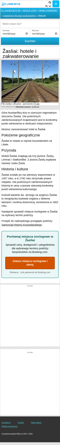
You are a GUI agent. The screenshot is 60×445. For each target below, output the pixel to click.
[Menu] (55, 3)
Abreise (35, 30)
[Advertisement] (30, 316)
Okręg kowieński (48, 11)
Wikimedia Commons (23, 107)
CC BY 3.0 (35, 107)
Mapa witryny (36, 423)
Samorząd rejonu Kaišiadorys (19, 16)
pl (46, 6)
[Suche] (50, 2)
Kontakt (21, 423)
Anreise (5, 30)
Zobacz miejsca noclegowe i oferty (30, 263)
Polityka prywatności (9, 426)
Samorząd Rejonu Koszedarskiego (21, 224)
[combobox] (30, 24)
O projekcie (5, 423)
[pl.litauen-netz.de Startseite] (10, 4)
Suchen (30, 41)
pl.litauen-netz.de (11, 11)
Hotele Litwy (30, 11)
